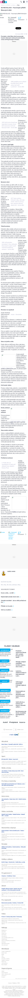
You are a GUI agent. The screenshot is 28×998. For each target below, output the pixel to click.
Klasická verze (8, 729)
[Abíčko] (3, 3)
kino (10, 584)
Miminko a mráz (21, 783)
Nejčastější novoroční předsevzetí (9, 783)
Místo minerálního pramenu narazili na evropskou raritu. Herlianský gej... (12, 865)
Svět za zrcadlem (6, 610)
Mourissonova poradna (7, 902)
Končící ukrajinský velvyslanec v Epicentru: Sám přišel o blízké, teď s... (14, 752)
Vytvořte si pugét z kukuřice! (7, 789)
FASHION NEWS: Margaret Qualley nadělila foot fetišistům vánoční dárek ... (12, 879)
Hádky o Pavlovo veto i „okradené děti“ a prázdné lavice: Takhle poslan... (14, 749)
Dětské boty (4, 961)
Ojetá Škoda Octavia (5, 943)
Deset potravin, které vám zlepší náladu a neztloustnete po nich (14, 892)
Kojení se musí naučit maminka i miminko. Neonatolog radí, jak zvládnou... (13, 788)
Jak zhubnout (5, 770)
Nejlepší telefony (17, 814)
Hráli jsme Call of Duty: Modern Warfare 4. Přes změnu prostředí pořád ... (14, 818)
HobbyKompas (4, 939)
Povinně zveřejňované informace (14, 995)
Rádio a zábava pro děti (6, 974)
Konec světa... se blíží (7, 593)
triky (5, 584)
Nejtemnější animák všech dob (10, 596)
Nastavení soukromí (9, 993)
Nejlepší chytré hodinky (7, 814)
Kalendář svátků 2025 (14, 744)
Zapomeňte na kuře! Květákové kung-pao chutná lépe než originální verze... (12, 853)
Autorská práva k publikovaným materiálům (14, 990)
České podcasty (5, 972)
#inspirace (4, 876)
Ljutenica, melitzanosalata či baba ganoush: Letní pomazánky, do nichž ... (14, 851)
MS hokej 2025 (5, 759)
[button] (27, 1)
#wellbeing (9, 876)
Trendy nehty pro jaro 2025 (14, 770)
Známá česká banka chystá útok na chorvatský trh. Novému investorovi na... (13, 837)
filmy (19, 584)
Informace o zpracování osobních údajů (11, 992)
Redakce (15, 983)
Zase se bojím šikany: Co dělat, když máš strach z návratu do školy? (13, 905)
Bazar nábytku (4, 964)
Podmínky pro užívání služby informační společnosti (14, 991)
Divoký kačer (12, 862)
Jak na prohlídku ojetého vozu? (7, 937)
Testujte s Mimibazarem (6, 951)
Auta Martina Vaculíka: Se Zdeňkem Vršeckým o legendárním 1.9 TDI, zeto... (14, 807)
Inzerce (22, 722)
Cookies (21, 992)
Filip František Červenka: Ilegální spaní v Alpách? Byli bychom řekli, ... (13, 869)
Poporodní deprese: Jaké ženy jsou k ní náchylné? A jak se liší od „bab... (14, 894)
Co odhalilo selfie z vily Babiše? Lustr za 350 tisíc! (11, 777)
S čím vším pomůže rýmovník (13, 890)
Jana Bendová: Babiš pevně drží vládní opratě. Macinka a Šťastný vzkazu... (12, 747)
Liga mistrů (15, 759)
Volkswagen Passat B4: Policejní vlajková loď (10, 802)
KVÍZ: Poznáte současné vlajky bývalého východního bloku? (13, 866)
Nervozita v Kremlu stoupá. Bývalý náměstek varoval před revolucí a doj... (13, 835)
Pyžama (3, 957)
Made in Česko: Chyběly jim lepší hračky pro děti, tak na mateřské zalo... (12, 921)
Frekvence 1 (4, 975)
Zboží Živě (4, 931)
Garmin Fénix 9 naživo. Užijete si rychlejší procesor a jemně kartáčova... (13, 823)
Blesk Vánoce (5, 744)
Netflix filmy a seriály (20, 862)
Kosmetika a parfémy (6, 958)
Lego (2, 955)
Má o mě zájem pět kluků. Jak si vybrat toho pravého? (12, 907)
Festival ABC (20, 902)
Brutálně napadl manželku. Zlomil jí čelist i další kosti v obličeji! (13, 775)
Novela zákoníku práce (15, 830)
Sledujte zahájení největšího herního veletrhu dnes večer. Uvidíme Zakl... (14, 909)
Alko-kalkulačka (5, 799)
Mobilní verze (20, 729)
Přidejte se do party (6, 606)
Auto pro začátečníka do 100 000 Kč (8, 940)
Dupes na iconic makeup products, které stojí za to (11, 880)
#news (14, 876)
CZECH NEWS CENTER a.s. (17, 986)
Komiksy (15, 902)
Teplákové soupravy (5, 960)
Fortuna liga (19, 916)
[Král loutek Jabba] (18, 419)
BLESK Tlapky (5, 862)
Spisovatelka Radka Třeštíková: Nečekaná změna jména (12, 774)
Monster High (4, 952)
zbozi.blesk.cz (4, 936)
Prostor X (4, 916)
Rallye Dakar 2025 (14, 799)
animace (14, 584)
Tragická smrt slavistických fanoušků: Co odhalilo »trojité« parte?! (14, 761)
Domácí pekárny (16, 846)
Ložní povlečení (5, 963)
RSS (19, 983)
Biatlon (10, 759)
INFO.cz (21, 744)
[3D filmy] (19, 509)
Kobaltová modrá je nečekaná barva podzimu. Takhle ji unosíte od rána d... (14, 792)
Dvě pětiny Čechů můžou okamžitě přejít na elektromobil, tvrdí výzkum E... (13, 805)
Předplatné (13, 722)
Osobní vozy (4, 933)
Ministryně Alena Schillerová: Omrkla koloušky (10, 918)
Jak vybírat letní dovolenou (7, 785)
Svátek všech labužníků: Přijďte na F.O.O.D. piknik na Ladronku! (14, 855)
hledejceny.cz (4, 930)
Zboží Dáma (4, 934)
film (2, 584)
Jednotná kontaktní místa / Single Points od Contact (13, 994)
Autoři (5, 722)
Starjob (3, 971)
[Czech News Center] (16, 734)
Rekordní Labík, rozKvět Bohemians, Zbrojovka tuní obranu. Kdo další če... (14, 923)
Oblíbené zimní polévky (7, 846)
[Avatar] (9, 366)
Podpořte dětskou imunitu (7, 888)
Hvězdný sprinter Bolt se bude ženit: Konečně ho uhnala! (12, 762)
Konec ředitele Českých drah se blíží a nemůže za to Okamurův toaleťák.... (14, 840)
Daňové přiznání (5, 830)
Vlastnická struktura (18, 993)
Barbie (3, 954)
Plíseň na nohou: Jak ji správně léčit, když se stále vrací (12, 896)
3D (7, 584)
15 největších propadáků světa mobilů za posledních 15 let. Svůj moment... (14, 821)
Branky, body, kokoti (11, 916)
